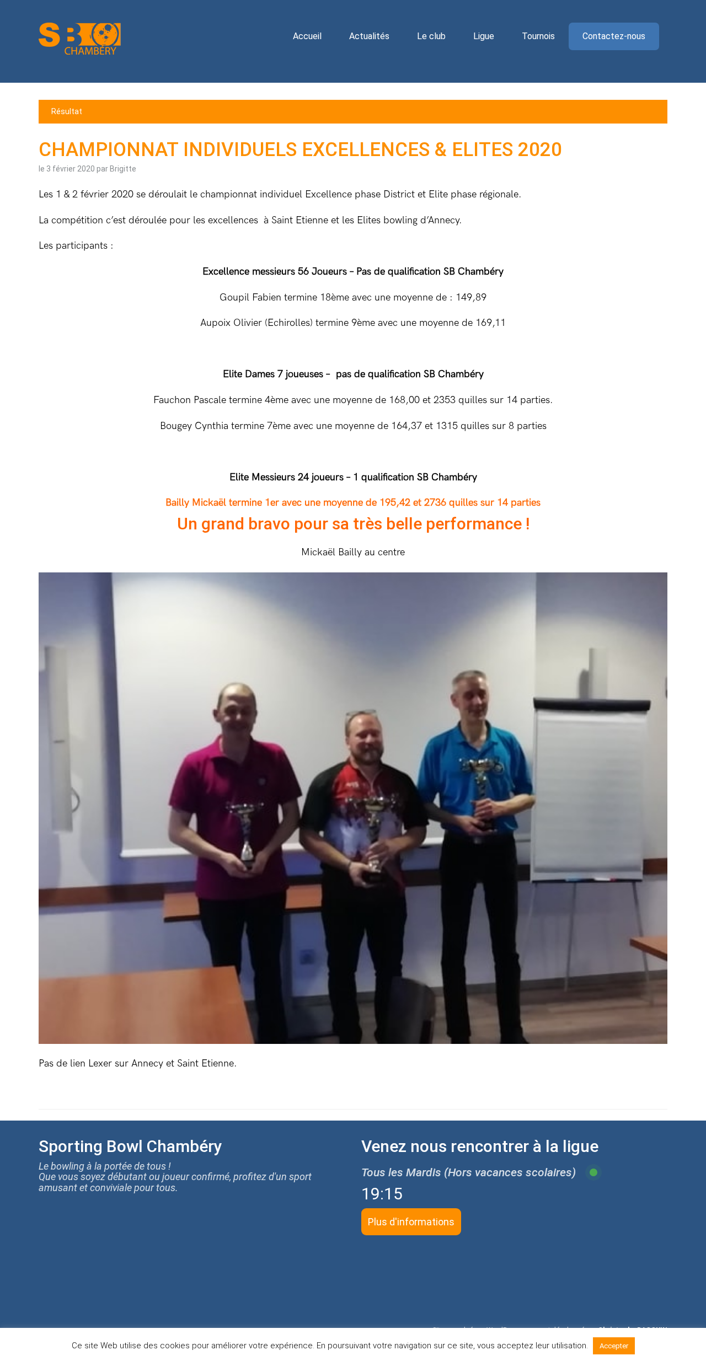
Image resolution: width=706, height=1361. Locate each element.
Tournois (538, 36)
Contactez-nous (613, 36)
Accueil (307, 36)
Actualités (369, 36)
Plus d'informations (411, 1222)
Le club (431, 36)
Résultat (66, 111)
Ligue (483, 36)
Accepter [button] (614, 1346)
